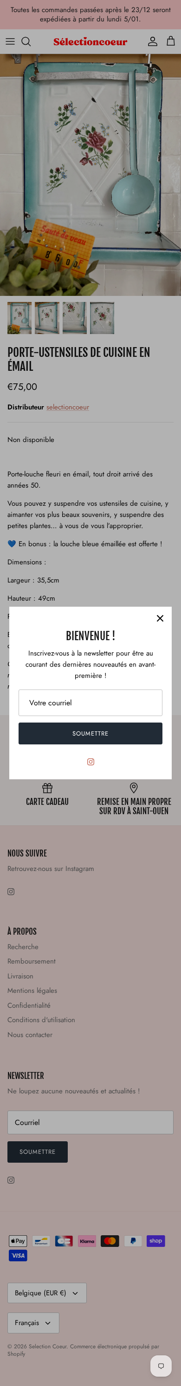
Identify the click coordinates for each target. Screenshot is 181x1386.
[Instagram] (90, 761)
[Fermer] (160, 618)
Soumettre (90, 733)
